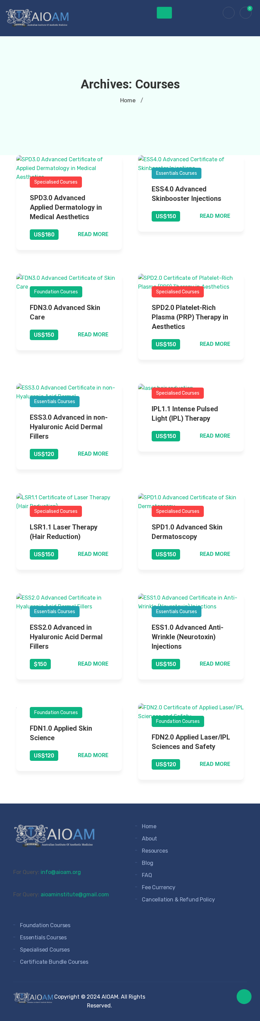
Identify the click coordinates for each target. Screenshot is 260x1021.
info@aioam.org (61, 872)
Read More (93, 234)
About (149, 838)
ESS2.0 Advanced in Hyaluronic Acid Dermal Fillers (66, 636)
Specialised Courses (56, 182)
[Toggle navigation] (164, 13)
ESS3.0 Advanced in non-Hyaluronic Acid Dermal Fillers (69, 426)
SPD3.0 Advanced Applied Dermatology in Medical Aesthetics (66, 207)
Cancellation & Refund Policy (178, 899)
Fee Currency (158, 887)
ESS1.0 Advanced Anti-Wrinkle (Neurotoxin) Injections (187, 636)
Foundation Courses (56, 292)
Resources (155, 851)
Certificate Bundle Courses (54, 962)
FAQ (147, 875)
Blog (147, 863)
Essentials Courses (176, 173)
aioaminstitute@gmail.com (75, 894)
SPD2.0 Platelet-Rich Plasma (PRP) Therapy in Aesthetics (190, 317)
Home (128, 100)
